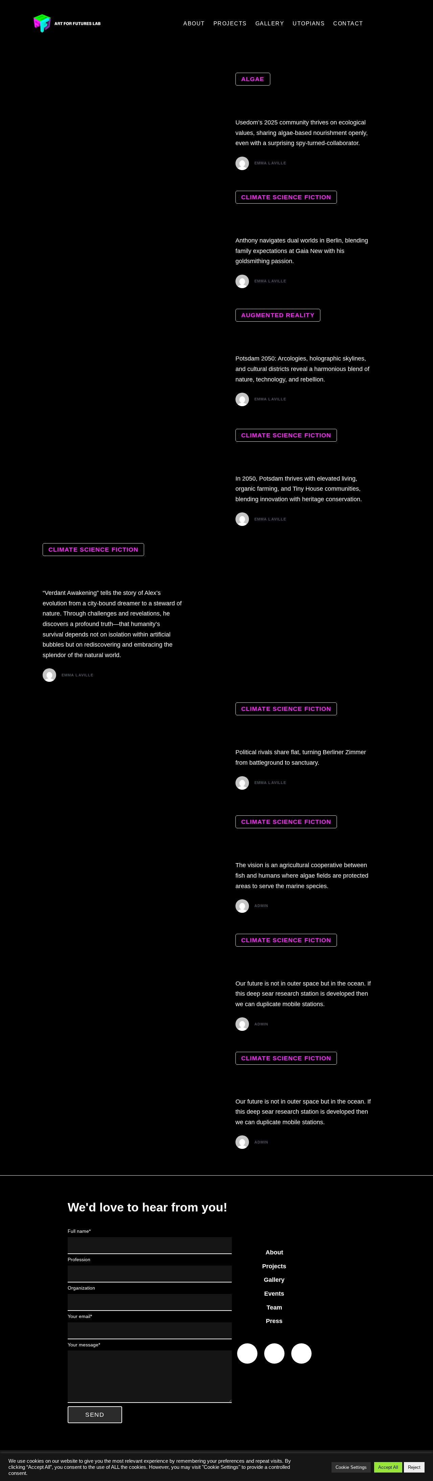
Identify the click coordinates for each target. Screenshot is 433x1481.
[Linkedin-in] (247, 1353)
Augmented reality (278, 315)
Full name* (79, 1231)
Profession (79, 1259)
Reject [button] (414, 1467)
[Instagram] (301, 1353)
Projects (274, 1266)
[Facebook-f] (274, 1353)
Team (274, 1307)
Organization (81, 1288)
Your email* (80, 1316)
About (274, 1252)
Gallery (274, 1279)
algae (253, 79)
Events (274, 1293)
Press (274, 1321)
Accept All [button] (388, 1467)
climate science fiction (286, 197)
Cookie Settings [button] (351, 1467)
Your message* (84, 1344)
